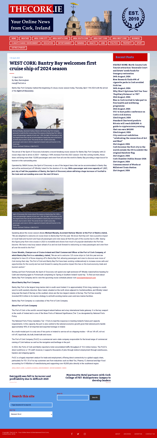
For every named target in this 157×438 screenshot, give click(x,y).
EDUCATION (48, 43)
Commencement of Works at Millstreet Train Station (127, 166)
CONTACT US (150, 434)
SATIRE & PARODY (18, 48)
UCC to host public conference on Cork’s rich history (129, 113)
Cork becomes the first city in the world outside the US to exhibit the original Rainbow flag (130, 150)
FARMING (80, 43)
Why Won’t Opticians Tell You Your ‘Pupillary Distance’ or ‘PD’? (130, 92)
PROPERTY (127, 43)
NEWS (64, 368)
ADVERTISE (138, 434)
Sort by (12, 410)
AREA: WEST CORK (120, 38)
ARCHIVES (127, 434)
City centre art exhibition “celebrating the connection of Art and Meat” (130, 138)
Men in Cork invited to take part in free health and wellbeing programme (130, 103)
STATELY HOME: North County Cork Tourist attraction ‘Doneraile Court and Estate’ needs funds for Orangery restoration (130, 69)
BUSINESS (136, 38)
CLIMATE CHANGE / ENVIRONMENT (37, 368)
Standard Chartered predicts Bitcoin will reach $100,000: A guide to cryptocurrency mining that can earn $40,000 (128, 125)
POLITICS (114, 43)
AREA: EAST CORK (100, 38)
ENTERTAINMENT (65, 43)
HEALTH (92, 43)
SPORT (139, 43)
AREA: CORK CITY (40, 38)
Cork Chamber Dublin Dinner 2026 (129, 159)
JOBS (103, 43)
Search (59, 393)
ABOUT (117, 434)
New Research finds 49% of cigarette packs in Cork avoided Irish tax (128, 82)
